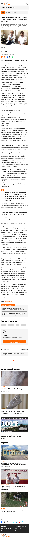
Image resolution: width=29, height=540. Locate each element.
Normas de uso (24, 349)
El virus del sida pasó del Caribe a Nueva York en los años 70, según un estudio (13, 314)
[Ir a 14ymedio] (8, 3)
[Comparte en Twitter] (9, 57)
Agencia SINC (8, 301)
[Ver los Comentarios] (4, 57)
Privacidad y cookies (6, 528)
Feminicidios (22, 1)
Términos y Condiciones (7, 530)
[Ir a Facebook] (2, 522)
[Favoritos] (2, 57)
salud (3, 324)
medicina (10, 324)
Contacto (17, 530)
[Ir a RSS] (26, 522)
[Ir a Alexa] (23, 522)
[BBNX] (6, 535)
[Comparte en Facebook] (7, 57)
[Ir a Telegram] (11, 522)
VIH (17, 324)
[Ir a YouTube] (20, 522)
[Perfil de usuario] (27, 4)
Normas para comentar (20, 526)
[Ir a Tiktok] (14, 522)
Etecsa (17, 1)
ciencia (23, 324)
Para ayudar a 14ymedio (10, 12)
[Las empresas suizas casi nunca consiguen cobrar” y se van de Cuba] (14, 499)
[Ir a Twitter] (5, 522)
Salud (13, 1)
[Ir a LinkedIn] (17, 522)
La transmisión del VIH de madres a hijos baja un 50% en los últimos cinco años (13, 308)
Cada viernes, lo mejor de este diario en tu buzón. (14, 341)
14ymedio (3, 526)
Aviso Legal (18, 528)
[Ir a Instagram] (8, 522)
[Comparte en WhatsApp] (12, 57)
